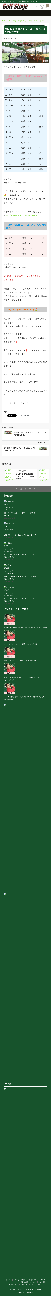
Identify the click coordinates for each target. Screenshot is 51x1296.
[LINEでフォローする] (25, 489)
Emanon (30, 1292)
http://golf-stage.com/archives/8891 (22, 215)
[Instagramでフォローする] (21, 489)
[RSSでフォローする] (34, 489)
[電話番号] (42, 7)
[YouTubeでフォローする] (30, 489)
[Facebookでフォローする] (16, 489)
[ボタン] (37, 7)
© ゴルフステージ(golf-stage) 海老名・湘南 (25, 1289)
